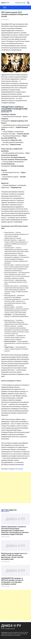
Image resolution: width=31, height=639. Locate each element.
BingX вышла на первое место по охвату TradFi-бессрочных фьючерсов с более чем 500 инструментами (14, 556)
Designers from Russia (16, 469)
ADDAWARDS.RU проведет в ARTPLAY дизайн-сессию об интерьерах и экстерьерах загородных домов (12, 581)
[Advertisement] (15, 487)
